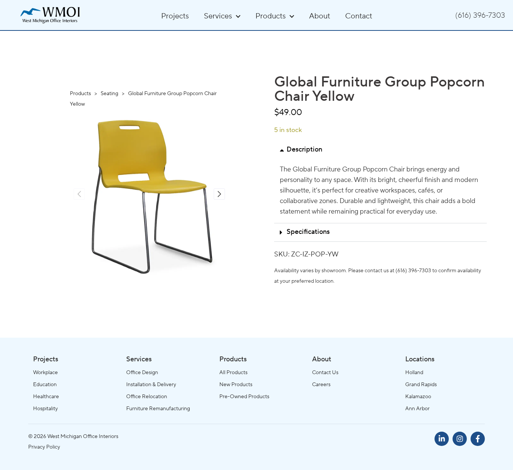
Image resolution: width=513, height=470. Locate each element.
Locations (420, 359)
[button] (219, 194)
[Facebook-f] (478, 439)
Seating (110, 93)
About (319, 16)
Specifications (308, 232)
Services (218, 16)
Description (304, 150)
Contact (358, 16)
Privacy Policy (44, 447)
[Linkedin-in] (442, 439)
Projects (175, 16)
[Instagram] (460, 439)
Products (270, 16)
